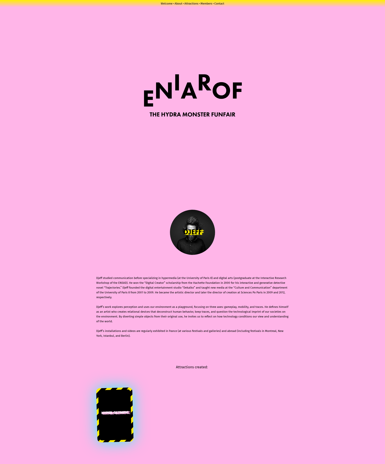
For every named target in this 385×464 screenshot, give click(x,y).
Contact (219, 3)
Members (206, 3)
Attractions (191, 3)
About (178, 3)
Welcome (166, 3)
